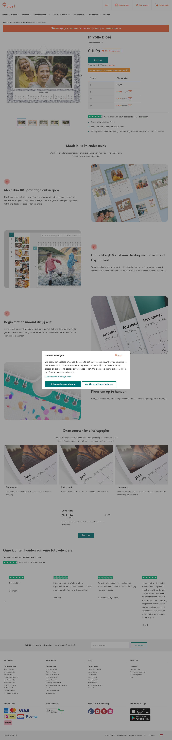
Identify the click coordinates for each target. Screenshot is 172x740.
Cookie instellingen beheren (99, 384)
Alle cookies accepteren (63, 384)
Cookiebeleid (51, 376)
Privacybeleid (64, 376)
